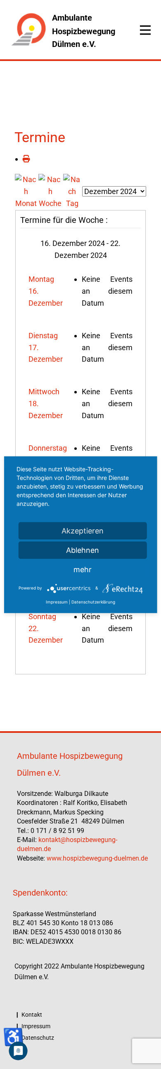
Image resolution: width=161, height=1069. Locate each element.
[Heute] (72, 191)
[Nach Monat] (26, 191)
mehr (82, 569)
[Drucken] (26, 158)
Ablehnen (82, 549)
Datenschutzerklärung (93, 601)
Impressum (35, 1026)
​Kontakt (31, 1014)
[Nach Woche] (50, 191)
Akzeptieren (83, 530)
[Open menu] (145, 30)
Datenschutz (37, 1037)
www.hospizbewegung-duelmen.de (97, 858)
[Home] (28, 29)
